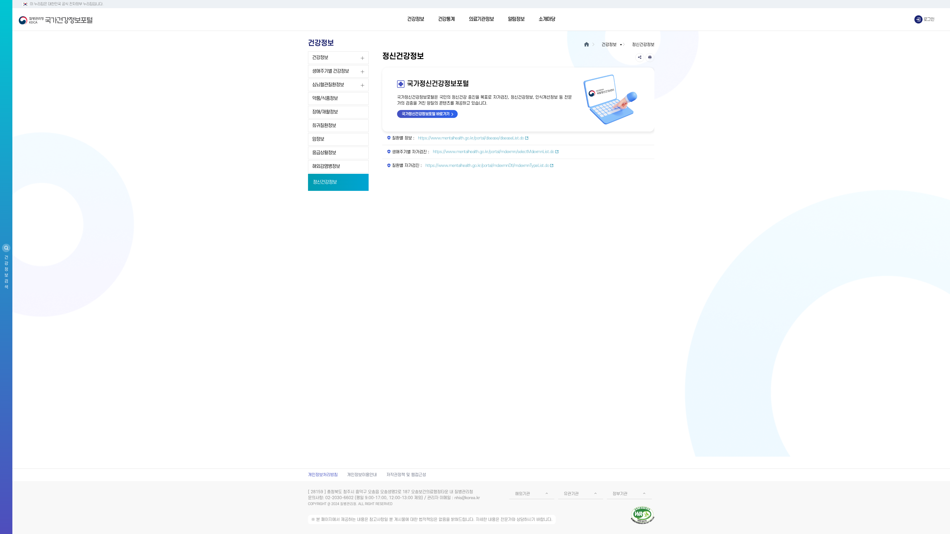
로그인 (929, 19)
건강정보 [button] (609, 45)
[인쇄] (649, 57)
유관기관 (571, 494)
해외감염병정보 (326, 166)
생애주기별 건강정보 (330, 71)
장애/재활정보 (325, 112)
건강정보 (415, 19)
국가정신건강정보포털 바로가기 (426, 114)
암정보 (318, 139)
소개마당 (547, 19)
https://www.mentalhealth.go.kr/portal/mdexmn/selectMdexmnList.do (493, 152)
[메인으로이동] (586, 45)
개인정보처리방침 (323, 475)
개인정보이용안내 (362, 475)
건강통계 (446, 19)
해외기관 (522, 494)
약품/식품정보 (325, 98)
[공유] (639, 57)
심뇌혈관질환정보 (328, 85)
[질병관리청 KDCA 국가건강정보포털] (56, 19)
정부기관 (620, 494)
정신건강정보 (325, 182)
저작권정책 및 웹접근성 (406, 475)
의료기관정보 (481, 19)
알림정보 (516, 19)
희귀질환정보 (324, 125)
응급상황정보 (324, 153)
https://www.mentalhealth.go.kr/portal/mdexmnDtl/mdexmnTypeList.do (486, 165)
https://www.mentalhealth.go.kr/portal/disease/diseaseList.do (470, 138)
